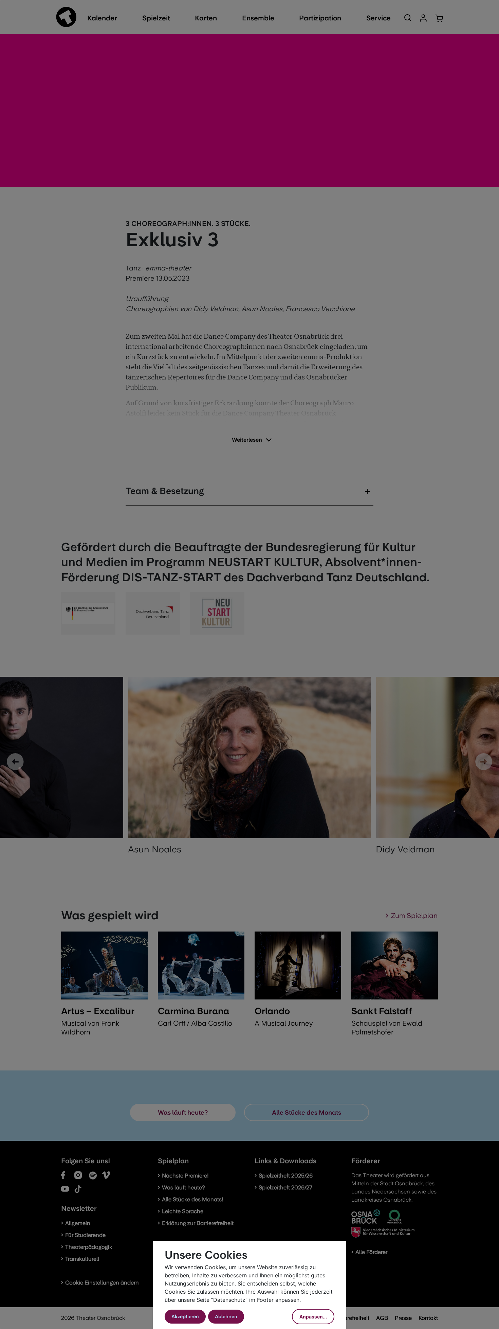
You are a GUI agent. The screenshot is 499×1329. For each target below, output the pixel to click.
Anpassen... (313, 1316)
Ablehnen (226, 1316)
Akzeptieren (185, 1316)
